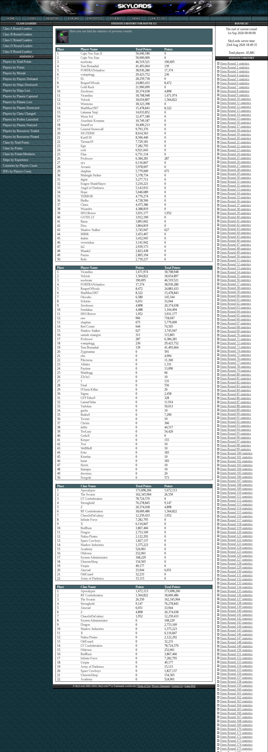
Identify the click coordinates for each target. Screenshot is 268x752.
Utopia (85, 566)
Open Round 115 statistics (236, 512)
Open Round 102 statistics (236, 461)
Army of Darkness (92, 578)
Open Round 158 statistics (236, 681)
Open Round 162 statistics (236, 697)
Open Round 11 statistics (235, 103)
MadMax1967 (89, 108)
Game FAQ (190, 686)
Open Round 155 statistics (236, 670)
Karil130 (86, 137)
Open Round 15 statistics (235, 118)
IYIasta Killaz (89, 389)
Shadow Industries (92, 545)
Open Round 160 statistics (236, 689)
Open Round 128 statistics (236, 563)
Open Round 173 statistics (236, 741)
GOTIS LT (87, 217)
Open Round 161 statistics (236, 693)
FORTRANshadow (93, 70)
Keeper (85, 440)
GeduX (85, 436)
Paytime (86, 368)
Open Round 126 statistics (236, 556)
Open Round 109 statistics (236, 489)
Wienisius (87, 104)
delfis (84, 427)
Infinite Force (89, 520)
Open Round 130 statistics (236, 571)
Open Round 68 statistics (235, 327)
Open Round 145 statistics (236, 630)
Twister (85, 419)
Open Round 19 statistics (235, 134)
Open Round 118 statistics (236, 524)
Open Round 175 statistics (236, 748)
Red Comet (87, 326)
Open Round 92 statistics (235, 422)
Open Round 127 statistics (236, 559)
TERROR (87, 196)
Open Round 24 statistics (235, 154)
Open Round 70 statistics (235, 335)
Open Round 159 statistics (236, 685)
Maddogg (87, 373)
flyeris (84, 465)
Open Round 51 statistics (235, 260)
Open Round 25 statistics (235, 158)
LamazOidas (88, 402)
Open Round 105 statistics (236, 473)
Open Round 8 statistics (234, 91)
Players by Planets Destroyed (21, 108)
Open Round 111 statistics (236, 496)
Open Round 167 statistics (236, 717)
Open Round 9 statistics (234, 95)
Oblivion (86, 553)
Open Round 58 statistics (235, 288)
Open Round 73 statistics (235, 347)
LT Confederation (91, 499)
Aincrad (86, 570)
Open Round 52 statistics (235, 264)
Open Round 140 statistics (236, 611)
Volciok (85, 100)
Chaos (84, 205)
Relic (84, 259)
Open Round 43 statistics (235, 229)
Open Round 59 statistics (235, 292)
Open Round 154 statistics (236, 666)
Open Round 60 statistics (235, 296)
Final (84, 385)
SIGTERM (87, 133)
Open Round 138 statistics (236, 603)
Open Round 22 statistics (235, 146)
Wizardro (86, 209)
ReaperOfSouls (90, 83)
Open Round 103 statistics (236, 465)
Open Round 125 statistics (236, 552)
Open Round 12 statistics (235, 107)
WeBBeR (86, 448)
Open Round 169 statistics (236, 725)
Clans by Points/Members (19, 154)
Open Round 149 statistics (236, 646)
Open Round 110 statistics (236, 493)
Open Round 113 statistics (236, 504)
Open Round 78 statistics (235, 367)
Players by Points (14, 67)
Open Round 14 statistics (235, 115)
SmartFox (87, 125)
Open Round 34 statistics (235, 193)
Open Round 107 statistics (236, 481)
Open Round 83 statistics (235, 386)
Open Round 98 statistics (235, 445)
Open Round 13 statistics (235, 111)
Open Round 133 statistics (236, 583)
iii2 (83, 247)
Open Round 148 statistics (236, 642)
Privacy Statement (161, 686)
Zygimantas (88, 352)
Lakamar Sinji (89, 112)
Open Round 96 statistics (235, 437)
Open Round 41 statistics (235, 221)
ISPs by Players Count (17, 171)
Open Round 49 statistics (235, 252)
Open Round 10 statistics (235, 99)
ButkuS (85, 415)
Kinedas (86, 457)
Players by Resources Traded (21, 131)
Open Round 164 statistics (236, 705)
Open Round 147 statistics (236, 638)
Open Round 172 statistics (236, 737)
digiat (84, 179)
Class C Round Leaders (17, 40)
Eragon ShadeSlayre (93, 184)
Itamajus (86, 469)
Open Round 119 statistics (236, 528)
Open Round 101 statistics (236, 457)
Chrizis (85, 423)
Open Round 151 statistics (236, 654)
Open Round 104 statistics (236, 469)
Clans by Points (13, 148)
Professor (87, 158)
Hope (84, 192)
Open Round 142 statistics (236, 618)
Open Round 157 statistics (236, 678)
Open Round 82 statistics (235, 382)
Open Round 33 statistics (235, 189)
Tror (83, 444)
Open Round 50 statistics (235, 256)
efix (83, 356)
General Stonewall (92, 129)
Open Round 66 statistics (235, 319)
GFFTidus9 (88, 398)
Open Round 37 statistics (235, 205)
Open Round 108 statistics (236, 485)
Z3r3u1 (85, 377)
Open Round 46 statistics (235, 241)
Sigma (84, 394)
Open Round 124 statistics (236, 548)
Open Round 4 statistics (234, 75)
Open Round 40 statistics (235, 217)
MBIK (85, 234)
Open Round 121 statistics (236, 536)
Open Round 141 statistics (236, 615)
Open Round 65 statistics (235, 315)
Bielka (84, 200)
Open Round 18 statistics (235, 130)
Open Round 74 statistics (235, 351)
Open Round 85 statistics (235, 394)
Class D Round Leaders (17, 46)
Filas (84, 154)
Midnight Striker (91, 175)
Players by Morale (14, 73)
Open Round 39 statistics (235, 213)
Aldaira (85, 364)
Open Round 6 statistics (234, 83)
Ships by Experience (15, 160)
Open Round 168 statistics (236, 721)
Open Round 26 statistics (235, 162)
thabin (84, 238)
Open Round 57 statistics (235, 284)
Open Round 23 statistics (235, 150)
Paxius (85, 255)
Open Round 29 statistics (235, 174)
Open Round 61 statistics (235, 300)
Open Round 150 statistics (236, 650)
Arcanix (86, 167)
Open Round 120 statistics (236, 532)
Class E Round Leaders (17, 52)
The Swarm (88, 494)
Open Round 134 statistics (236, 587)
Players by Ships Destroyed (20, 85)
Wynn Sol (87, 116)
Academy (86, 549)
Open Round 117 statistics (236, 520)
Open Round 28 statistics (235, 170)
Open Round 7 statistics (234, 87)
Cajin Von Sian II (91, 53)
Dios (84, 226)
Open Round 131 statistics (236, 575)
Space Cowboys (91, 541)
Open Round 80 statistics (235, 374)
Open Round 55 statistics (235, 276)
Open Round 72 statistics (235, 343)
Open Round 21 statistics (235, 142)
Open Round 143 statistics (236, 622)
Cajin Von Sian (90, 58)
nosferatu (86, 62)
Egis (83, 146)
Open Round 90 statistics (235, 414)
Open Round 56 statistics (235, 280)
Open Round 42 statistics (235, 225)
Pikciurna (86, 360)
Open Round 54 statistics (235, 272)
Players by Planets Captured (20, 96)
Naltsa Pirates (89, 536)
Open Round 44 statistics (235, 233)
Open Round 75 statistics (235, 355)
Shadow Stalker (90, 230)
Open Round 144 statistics (236, 626)
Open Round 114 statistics (236, 508)
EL (82, 79)
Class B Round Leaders (17, 34)
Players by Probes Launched (20, 119)
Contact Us (177, 686)
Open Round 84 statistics (235, 390)
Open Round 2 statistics (234, 67)
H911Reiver (88, 213)
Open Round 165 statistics (236, 709)
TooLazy (86, 431)
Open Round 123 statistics (236, 544)
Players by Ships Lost (16, 90)
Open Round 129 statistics (236, 567)
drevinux (86, 473)
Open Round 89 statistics (235, 410)
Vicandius (87, 95)
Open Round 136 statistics (236, 595)
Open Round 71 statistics (235, 339)
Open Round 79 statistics (235, 370)
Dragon (85, 532)
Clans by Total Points (16, 142)
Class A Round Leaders (17, 28)
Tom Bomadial (90, 66)
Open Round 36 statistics (235, 201)
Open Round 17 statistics (235, 126)
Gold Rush (87, 87)
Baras (84, 221)
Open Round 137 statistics (236, 599)
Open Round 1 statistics (234, 63)
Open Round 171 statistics (236, 733)
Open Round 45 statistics (235, 237)
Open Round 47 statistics (235, 244)
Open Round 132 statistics (236, 579)
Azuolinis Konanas (92, 121)
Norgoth (86, 478)
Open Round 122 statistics (236, 540)
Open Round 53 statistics (235, 268)
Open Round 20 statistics (235, 138)
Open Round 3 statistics (234, 71)
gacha (84, 410)
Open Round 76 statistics (235, 359)
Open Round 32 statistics (235, 185)
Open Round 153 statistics (236, 662)
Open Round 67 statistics (235, 323)
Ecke (84, 452)
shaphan (86, 171)
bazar (84, 461)
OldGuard (87, 574)
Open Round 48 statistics (235, 248)
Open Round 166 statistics (236, 713)
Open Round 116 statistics (236, 516)
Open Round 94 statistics (235, 430)
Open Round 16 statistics (235, 122)
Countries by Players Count (20, 165)
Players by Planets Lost (17, 102)
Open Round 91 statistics (235, 418)
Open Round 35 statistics (235, 197)
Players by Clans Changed (19, 113)
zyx (83, 163)
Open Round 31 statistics (235, 181)
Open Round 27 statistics (235, 166)
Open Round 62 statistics (235, 304)
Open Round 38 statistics (235, 209)
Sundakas (87, 310)
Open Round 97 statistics (235, 441)
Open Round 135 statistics (236, 591)
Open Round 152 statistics (236, 658)
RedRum (86, 528)
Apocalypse (88, 490)
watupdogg (87, 74)
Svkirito (86, 301)
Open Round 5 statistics (234, 79)
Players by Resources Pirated (21, 137)
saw (83, 318)
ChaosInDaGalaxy (92, 515)
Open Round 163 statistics (236, 701)
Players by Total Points (17, 62)
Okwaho (86, 297)
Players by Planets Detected (20, 125)
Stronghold (87, 503)
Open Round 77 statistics (235, 363)
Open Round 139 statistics (236, 607)
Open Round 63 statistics (235, 307)
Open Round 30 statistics (235, 178)
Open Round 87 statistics (235, 402)
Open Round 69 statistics (235, 331)
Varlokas (86, 406)
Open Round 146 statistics (236, 634)
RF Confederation (92, 511)
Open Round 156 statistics (236, 674)
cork (83, 150)
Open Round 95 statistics (235, 433)
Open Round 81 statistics (235, 378)
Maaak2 (86, 251)
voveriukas (87, 242)
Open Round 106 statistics (236, 477)
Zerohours (87, 91)
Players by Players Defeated (20, 79)
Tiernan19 (87, 142)
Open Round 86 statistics (235, 398)
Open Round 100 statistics (236, 453)
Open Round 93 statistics (235, 426)
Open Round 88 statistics (235, 406)
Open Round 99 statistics (235, 449)
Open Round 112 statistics (236, 500)
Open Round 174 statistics (236, 744)
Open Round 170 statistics (236, 729)
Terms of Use (143, 686)
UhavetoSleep (89, 562)
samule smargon (91, 335)
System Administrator (94, 557)
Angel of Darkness (92, 188)
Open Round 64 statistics (235, 311)
